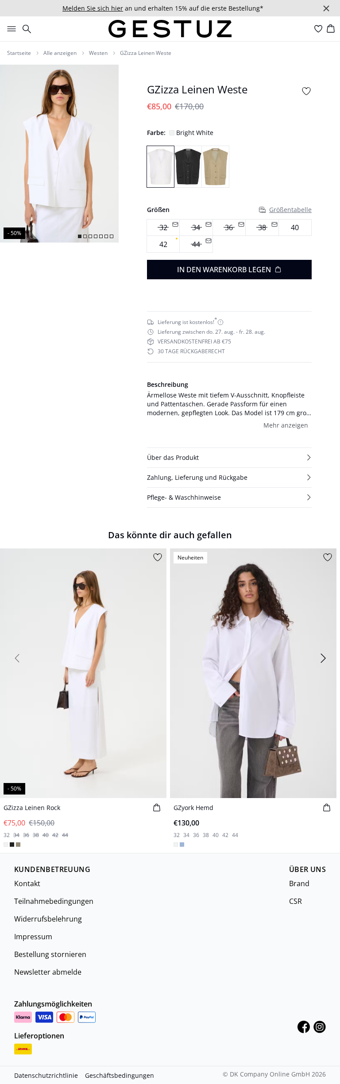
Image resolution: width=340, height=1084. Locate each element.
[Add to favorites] (306, 91)
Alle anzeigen (60, 53)
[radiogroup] (229, 236)
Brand (299, 883)
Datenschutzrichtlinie (46, 1075)
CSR (295, 901)
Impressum (33, 936)
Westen (98, 53)
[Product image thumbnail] (79, 236)
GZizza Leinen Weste (145, 53)
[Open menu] (10, 29)
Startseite (19, 53)
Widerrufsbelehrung (48, 919)
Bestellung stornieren (50, 954)
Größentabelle (290, 209)
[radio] (295, 228)
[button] (229, 457)
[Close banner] (326, 8)
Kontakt (27, 883)
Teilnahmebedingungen (53, 901)
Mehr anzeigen (285, 425)
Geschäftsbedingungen (119, 1075)
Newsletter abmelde (47, 972)
